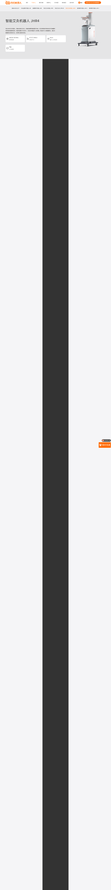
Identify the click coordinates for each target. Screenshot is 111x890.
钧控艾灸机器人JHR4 (70, 8)
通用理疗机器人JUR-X (82, 8)
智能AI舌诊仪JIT (15, 8)
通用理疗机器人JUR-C (94, 8)
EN (81, 2)
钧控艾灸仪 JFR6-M (59, 8)
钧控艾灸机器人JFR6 (48, 8)
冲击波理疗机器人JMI (26, 8)
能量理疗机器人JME (37, 8)
